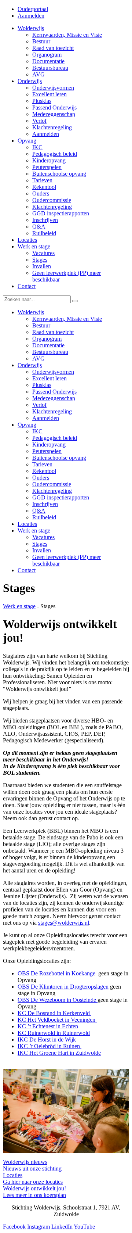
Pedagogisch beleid (54, 438)
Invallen (41, 550)
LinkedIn (62, 1226)
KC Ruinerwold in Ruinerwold (54, 1033)
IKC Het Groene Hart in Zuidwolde (59, 1053)
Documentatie (48, 345)
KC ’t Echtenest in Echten (48, 1026)
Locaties (27, 524)
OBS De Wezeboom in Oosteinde (58, 1000)
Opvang (27, 425)
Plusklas (41, 385)
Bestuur (41, 325)
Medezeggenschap (53, 398)
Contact (27, 570)
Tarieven (42, 464)
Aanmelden (31, 15)
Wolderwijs (31, 312)
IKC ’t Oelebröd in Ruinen (49, 1046)
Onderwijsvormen (53, 372)
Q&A (38, 511)
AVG (38, 358)
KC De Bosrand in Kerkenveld (54, 1013)
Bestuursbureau (50, 352)
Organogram (47, 339)
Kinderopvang (49, 444)
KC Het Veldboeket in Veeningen (57, 1020)
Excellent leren (49, 378)
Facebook (14, 1226)
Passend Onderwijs (54, 391)
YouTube (84, 1226)
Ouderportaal (33, 9)
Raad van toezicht (53, 332)
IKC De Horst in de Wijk (47, 1039)
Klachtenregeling (52, 411)
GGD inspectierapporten (60, 497)
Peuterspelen (47, 451)
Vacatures (43, 537)
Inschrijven (45, 504)
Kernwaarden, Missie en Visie (67, 319)
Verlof (39, 405)
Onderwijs (30, 365)
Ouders (40, 477)
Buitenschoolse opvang (59, 458)
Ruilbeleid (44, 517)
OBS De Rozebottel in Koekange (56, 973)
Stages (39, 544)
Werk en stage (34, 530)
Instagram (38, 1226)
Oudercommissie (51, 484)
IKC (37, 431)
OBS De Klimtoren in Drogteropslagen (63, 986)
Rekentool (44, 471)
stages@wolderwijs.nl (63, 923)
